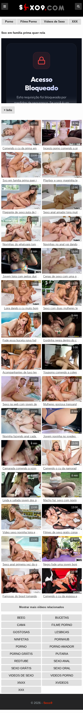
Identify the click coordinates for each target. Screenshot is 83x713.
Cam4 (21, 625)
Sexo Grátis (21, 668)
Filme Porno (28, 21)
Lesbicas (62, 632)
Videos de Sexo (54, 21)
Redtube (21, 661)
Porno (9, 21)
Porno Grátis (21, 653)
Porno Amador (62, 646)
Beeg (21, 617)
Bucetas (62, 617)
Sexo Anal (62, 661)
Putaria (62, 653)
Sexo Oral (61, 668)
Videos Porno (61, 675)
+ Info (8, 110)
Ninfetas (21, 639)
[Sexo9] (41, 11)
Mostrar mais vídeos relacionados (41, 607)
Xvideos (61, 682)
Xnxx (21, 682)
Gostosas (21, 632)
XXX (75, 21)
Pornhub (61, 639)
